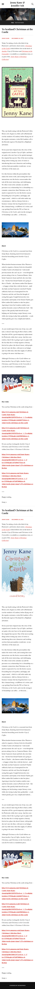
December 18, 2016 (17, 519)
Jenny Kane (5, 38)
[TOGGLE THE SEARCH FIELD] (32, 4)
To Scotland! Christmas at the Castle (17, 31)
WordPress (21, 985)
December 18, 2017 (17, 38)
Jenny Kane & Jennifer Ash (17, 4)
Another (4, 51)
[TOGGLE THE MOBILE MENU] (3, 4)
